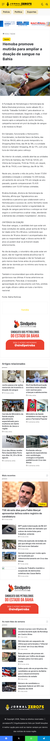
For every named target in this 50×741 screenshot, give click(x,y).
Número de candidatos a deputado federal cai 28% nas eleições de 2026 (31, 686)
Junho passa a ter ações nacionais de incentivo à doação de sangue (12, 387)
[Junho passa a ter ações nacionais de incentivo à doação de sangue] (13, 376)
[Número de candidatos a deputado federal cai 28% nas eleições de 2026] (9, 687)
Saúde (12, 34)
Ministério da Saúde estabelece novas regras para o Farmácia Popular (36, 416)
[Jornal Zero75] (19, 4)
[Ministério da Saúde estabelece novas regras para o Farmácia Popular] (37, 405)
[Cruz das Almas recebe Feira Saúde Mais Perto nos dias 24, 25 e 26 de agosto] (13, 441)
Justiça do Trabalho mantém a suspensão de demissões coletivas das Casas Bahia (31, 570)
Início (6, 34)
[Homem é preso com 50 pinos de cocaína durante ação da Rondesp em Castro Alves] (9, 632)
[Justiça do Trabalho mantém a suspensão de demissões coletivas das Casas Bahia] (9, 571)
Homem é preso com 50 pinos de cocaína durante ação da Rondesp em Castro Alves (33, 631)
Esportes (31, 12)
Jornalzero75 (7, 723)
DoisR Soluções (41, 723)
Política (18, 12)
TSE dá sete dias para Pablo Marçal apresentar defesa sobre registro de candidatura (22, 513)
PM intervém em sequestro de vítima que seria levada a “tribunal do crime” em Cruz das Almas (33, 644)
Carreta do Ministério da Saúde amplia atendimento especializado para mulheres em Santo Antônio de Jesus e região (12, 421)
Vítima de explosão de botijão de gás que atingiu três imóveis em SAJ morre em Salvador (32, 543)
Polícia (6, 12)
